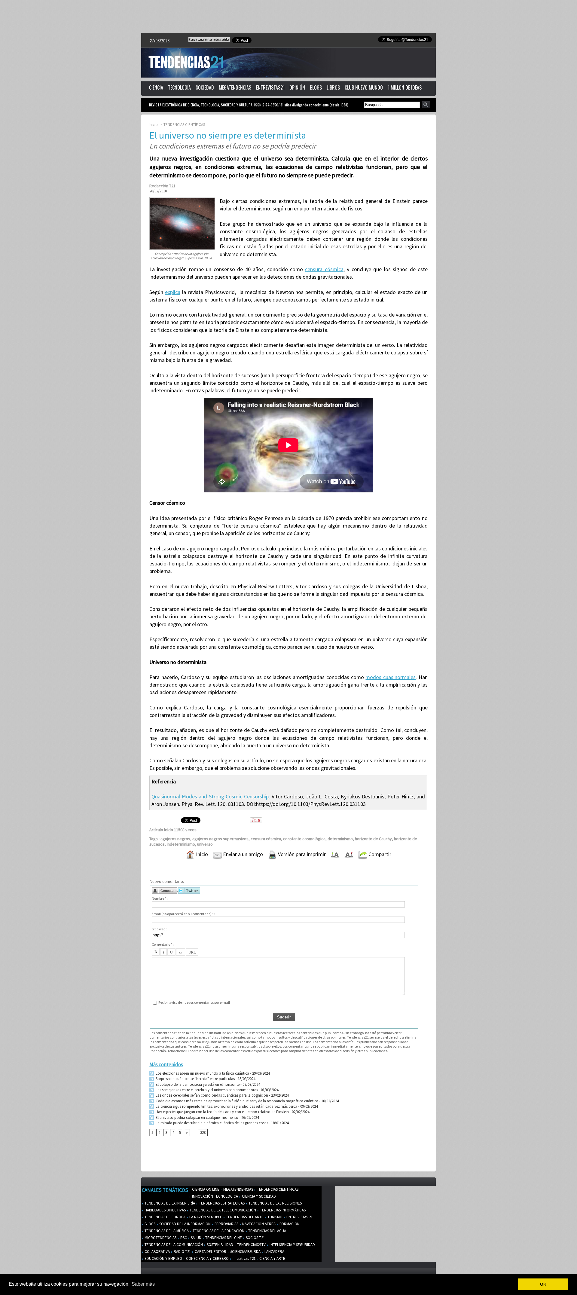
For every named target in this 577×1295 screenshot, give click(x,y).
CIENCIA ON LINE (205, 1189)
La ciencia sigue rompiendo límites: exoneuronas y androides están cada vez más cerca (226, 1106)
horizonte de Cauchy (373, 838)
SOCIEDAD (205, 87)
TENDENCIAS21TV (251, 1244)
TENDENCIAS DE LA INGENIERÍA (169, 1203)
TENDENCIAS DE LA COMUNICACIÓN (173, 1244)
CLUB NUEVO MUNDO (364, 87)
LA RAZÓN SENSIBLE (205, 1217)
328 (203, 1132)
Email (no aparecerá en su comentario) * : (183, 913)
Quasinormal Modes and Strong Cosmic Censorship (210, 796)
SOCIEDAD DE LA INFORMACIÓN (184, 1223)
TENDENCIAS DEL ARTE (244, 1217)
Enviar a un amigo (242, 854)
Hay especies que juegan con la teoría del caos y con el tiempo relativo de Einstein (222, 1111)
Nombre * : (160, 898)
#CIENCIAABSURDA (245, 1251)
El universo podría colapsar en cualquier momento (197, 1117)
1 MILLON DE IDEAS (405, 87)
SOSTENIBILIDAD (219, 1244)
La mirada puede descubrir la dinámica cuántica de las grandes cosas (211, 1122)
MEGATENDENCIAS (235, 87)
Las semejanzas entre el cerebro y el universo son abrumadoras (206, 1089)
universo (205, 844)
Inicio (153, 124)
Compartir (379, 854)
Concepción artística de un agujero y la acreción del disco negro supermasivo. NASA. (182, 256)
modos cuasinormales (390, 677)
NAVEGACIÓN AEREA (258, 1223)
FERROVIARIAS (226, 1223)
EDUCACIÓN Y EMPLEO (163, 1258)
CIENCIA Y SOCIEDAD (258, 1196)
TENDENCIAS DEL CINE (223, 1237)
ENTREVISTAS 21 (299, 1217)
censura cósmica (324, 269)
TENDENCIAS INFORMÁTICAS (282, 1210)
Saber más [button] (143, 1284)
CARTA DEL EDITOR (210, 1251)
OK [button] (543, 1284)
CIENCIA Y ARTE (271, 1258)
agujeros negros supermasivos (220, 838)
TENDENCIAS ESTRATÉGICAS (221, 1203)
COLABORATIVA (157, 1251)
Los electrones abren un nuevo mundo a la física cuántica (202, 1073)
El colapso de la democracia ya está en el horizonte (197, 1084)
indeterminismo (181, 844)
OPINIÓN (297, 87)
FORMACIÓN (289, 1223)
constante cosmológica (304, 838)
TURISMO (274, 1217)
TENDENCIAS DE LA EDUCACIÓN (218, 1230)
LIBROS (333, 87)
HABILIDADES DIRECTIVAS (165, 1210)
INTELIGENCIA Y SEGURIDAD (292, 1244)
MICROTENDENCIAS (160, 1237)
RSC (183, 1237)
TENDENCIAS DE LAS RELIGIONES (275, 1203)
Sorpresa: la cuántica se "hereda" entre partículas (195, 1078)
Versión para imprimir (301, 854)
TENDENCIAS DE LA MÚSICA (166, 1230)
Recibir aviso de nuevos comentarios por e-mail (194, 1002)
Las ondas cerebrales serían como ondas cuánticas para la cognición (211, 1095)
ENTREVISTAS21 (270, 87)
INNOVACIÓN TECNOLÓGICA (214, 1196)
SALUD (195, 1237)
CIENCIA (156, 87)
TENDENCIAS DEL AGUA (266, 1230)
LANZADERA (274, 1251)
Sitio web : (159, 929)
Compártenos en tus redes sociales (209, 39)
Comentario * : (163, 944)
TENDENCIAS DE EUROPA (164, 1217)
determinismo (340, 838)
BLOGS (316, 87)
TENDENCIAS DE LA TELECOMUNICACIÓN (222, 1210)
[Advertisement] (288, 16)
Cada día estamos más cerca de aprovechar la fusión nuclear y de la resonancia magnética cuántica (236, 1101)
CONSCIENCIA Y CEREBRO (207, 1258)
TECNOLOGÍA (179, 87)
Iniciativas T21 (243, 1258)
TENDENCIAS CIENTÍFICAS (184, 124)
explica (172, 292)
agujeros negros (175, 838)
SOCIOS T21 (255, 1237)
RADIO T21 (182, 1251)
